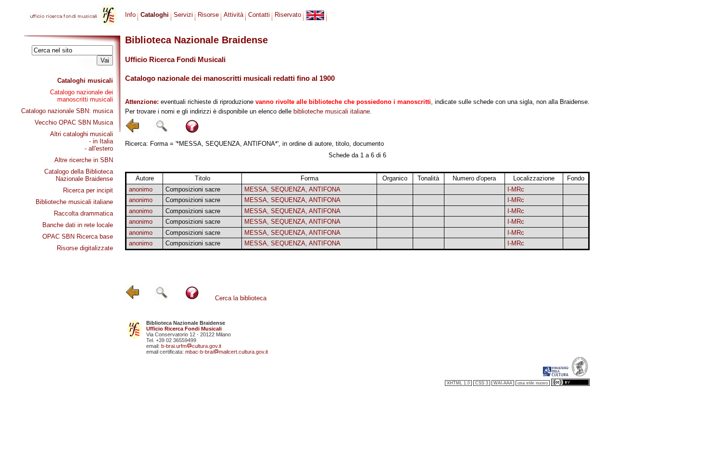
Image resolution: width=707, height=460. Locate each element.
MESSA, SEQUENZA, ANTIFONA (292, 189)
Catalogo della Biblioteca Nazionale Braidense (78, 175)
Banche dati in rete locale (77, 225)
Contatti (259, 14)
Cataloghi (154, 14)
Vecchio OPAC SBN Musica (74, 122)
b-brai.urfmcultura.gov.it (191, 346)
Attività (233, 14)
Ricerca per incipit (88, 190)
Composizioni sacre (192, 189)
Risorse (208, 14)
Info (130, 14)
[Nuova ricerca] (161, 131)
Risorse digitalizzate (85, 248)
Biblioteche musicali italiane (74, 201)
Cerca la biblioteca (240, 298)
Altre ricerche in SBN (83, 160)
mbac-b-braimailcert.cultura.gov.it (226, 352)
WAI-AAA (502, 383)
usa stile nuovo (533, 383)
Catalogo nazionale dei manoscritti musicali (81, 96)
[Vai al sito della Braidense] (580, 374)
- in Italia (101, 141)
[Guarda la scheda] (428, 189)
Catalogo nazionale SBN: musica (67, 111)
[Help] (192, 131)
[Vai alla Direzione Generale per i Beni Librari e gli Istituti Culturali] (555, 374)
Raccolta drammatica (83, 213)
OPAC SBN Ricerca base (77, 236)
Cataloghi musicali (85, 80)
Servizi (183, 14)
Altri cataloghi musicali (81, 134)
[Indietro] (132, 131)
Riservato (288, 14)
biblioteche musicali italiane (331, 111)
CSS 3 (481, 383)
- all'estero (99, 148)
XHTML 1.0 (458, 383)
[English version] (315, 15)
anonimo (140, 189)
